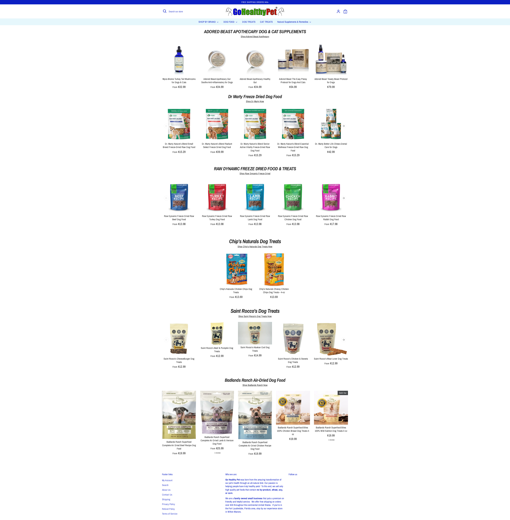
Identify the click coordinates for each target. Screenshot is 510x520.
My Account (167, 480)
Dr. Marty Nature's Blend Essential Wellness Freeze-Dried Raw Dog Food (293, 147)
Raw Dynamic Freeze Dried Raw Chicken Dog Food (293, 217)
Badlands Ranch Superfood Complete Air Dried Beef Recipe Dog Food (179, 445)
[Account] (338, 11)
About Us (166, 489)
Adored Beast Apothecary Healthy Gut (255, 80)
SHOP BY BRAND (207, 21)
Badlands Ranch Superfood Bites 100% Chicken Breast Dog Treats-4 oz (293, 431)
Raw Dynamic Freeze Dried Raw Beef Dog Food (179, 217)
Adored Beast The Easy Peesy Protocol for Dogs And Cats (293, 80)
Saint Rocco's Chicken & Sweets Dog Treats (293, 360)
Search (165, 485)
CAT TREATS (266, 21)
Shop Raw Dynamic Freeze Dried (255, 173)
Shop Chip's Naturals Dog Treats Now (255, 246)
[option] (177, 133)
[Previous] (166, 126)
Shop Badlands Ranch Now (255, 385)
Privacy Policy (168, 504)
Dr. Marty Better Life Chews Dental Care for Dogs (331, 145)
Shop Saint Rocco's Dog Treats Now (255, 316)
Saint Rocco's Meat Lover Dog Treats (331, 358)
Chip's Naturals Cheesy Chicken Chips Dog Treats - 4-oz (274, 290)
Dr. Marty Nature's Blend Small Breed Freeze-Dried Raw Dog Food (179, 145)
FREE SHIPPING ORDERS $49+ (255, 2)
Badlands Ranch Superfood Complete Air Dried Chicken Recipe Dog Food (255, 446)
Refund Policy (168, 509)
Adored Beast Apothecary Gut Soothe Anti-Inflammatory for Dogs (217, 80)
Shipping (166, 499)
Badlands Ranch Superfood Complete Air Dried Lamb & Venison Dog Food (217, 440)
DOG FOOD (229, 21)
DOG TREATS (249, 21)
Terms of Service (169, 513)
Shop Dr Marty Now (255, 101)
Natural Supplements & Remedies (293, 21)
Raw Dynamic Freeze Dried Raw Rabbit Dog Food (331, 217)
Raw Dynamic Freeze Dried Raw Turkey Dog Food (217, 217)
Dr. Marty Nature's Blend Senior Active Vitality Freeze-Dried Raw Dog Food (255, 147)
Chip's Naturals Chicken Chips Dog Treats (236, 290)
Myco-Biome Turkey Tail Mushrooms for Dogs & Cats (179, 80)
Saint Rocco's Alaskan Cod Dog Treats (255, 349)
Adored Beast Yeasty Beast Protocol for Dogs (330, 80)
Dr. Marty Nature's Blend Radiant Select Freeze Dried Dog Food (217, 145)
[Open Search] (164, 11)
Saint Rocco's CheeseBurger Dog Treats (179, 360)
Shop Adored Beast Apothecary (255, 36)
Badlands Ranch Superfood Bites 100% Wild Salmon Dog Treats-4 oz (331, 429)
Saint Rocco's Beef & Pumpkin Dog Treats (217, 349)
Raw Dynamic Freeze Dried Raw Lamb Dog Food (255, 217)
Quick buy (179, 71)
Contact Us (167, 494)
